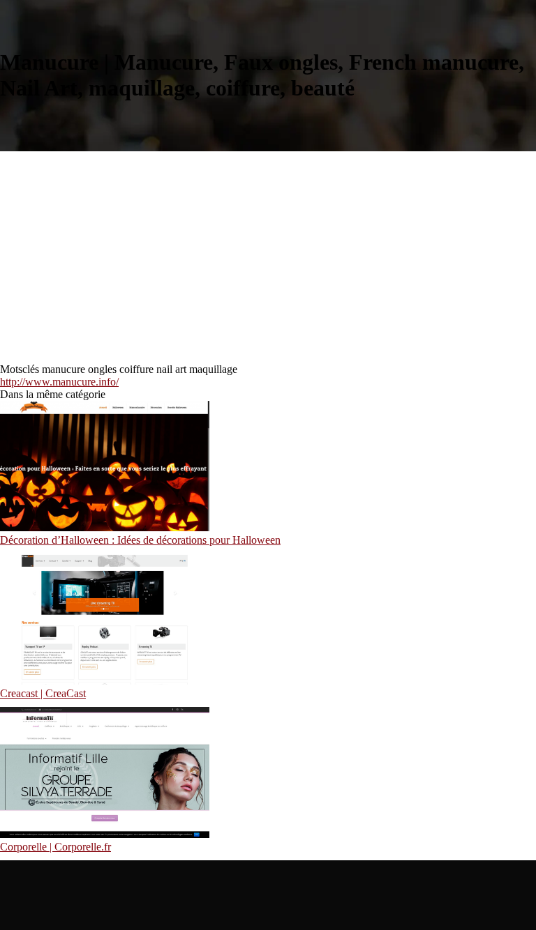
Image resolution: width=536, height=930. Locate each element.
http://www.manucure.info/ (59, 382)
